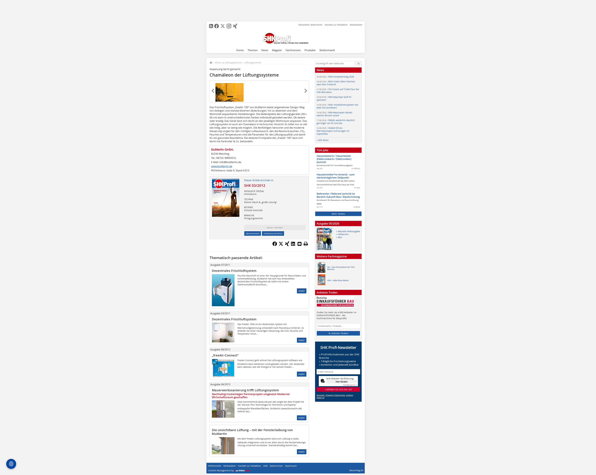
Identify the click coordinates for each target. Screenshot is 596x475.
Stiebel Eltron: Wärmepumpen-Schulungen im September (333, 130)
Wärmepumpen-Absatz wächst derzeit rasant (334, 114)
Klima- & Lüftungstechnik (228, 62)
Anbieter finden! (339, 333)
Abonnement (252, 233)
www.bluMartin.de (221, 166)
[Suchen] (359, 63)
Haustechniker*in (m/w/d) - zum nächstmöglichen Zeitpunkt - (335, 176)
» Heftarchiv (342, 234)
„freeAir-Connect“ (225, 355)
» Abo (339, 237)
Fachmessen (293, 50)
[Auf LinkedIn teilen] (293, 245)
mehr (301, 291)
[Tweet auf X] (281, 245)
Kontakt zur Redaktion (336, 24)
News (264, 50)
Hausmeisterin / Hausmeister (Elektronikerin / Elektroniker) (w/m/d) (334, 159)
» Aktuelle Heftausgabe (348, 231)
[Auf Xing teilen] (287, 245)
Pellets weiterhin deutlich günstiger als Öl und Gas (336, 122)
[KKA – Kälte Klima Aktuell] (322, 280)
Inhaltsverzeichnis (273, 233)
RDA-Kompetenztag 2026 (335, 76)
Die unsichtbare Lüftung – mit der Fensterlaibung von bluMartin (252, 432)
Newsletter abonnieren (310, 24)
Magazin (277, 50)
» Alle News (323, 140)
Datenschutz (276, 465)
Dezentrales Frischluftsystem (234, 271)
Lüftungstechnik (252, 62)
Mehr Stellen (338, 213)
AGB (265, 465)
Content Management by (221, 470)
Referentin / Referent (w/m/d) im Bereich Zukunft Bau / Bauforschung (338, 195)
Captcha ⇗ (350, 385)
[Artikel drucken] (306, 244)
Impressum (291, 465)
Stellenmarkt (327, 50)
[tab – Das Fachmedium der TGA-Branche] (322, 268)
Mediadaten (356, 24)
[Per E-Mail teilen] (299, 244)
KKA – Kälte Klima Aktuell (338, 280)
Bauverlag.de (356, 470)
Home (240, 50)
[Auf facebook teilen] (275, 245)
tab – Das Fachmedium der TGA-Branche (341, 268)
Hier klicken (342, 381)
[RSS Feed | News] (211, 26)
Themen (253, 50)
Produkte (310, 50)
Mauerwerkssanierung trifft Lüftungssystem (245, 390)
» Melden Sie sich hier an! (338, 389)
